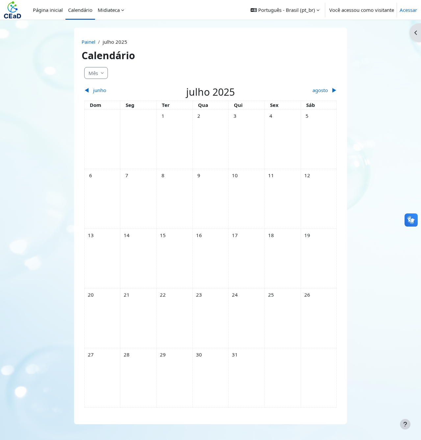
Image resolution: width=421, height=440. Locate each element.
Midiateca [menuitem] (109, 10)
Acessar (408, 10)
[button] (285, 10)
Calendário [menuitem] (80, 10)
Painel (88, 41)
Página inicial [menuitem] (48, 10)
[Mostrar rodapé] (405, 424)
